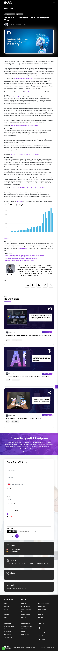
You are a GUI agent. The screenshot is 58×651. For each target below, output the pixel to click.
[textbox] (10, 484)
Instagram (44, 632)
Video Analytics (8, 637)
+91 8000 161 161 (15, 552)
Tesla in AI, (26, 91)
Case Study (7, 611)
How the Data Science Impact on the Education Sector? (24, 125)
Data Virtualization (42, 612)
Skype (8, 496)
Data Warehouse (42, 609)
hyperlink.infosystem (13, 577)
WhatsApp (9, 488)
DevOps (23, 631)
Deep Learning (24, 611)
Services (6, 609)
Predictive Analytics (9, 626)
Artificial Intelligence (16, 96)
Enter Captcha (11, 528)
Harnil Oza (11, 24)
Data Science (24, 603)
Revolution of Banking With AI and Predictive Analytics (24, 154)
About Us (6, 606)
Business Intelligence (26, 609)
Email (8, 474)
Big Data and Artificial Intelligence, (23, 78)
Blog (11, 8)
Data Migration (42, 606)
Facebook (44, 628)
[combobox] (10, 484)
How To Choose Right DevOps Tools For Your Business (19, 256)
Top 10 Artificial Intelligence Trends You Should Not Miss (19, 260)
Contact (6, 620)
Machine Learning (25, 614)
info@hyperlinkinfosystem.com (16, 588)
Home (6, 8)
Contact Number (11, 480)
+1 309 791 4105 (15, 549)
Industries (6, 614)
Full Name (9, 466)
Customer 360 (7, 634)
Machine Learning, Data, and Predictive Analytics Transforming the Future (24, 255)
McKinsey (19, 201)
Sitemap (43, 647)
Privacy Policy (50, 647)
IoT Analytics (7, 631)
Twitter (43, 639)
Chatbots (23, 617)
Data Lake (40, 614)
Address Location (11, 503)
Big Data (40, 617)
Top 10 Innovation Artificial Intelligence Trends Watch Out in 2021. (27, 187)
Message (9, 516)
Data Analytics (7, 623)
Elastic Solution (25, 634)
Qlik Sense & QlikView (26, 626)
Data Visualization (25, 623)
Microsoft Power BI (26, 629)
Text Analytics (7, 629)
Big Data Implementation (44, 603)
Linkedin (44, 635)
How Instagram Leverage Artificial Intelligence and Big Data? (21, 258)
